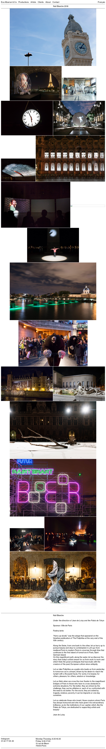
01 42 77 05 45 (7, 741)
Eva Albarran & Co (9, 2)
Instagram (5, 739)
